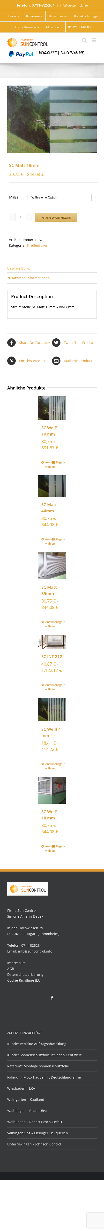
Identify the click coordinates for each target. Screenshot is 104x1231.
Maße (13, 197)
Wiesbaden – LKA (21, 1088)
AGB (10, 968)
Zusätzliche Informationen (28, 278)
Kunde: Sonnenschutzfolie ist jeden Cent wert (44, 1055)
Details (59, 462)
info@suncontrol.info (74, 5)
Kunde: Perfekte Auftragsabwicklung (36, 1043)
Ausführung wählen (48, 464)
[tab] (52, 268)
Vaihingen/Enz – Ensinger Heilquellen (37, 1133)
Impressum (16, 963)
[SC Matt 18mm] (52, 119)
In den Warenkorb (55, 217)
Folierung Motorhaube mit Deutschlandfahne (44, 1077)
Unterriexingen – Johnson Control (34, 1144)
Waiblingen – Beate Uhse (27, 1110)
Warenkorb (82, 27)
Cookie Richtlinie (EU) (24, 980)
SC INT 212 (51, 656)
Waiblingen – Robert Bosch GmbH (34, 1122)
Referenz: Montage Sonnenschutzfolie (38, 1066)
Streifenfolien (37, 245)
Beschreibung (18, 268)
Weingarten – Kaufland (25, 1099)
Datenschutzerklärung (25, 974)
